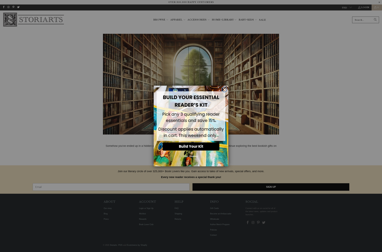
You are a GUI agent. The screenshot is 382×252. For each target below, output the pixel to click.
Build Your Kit (191, 146)
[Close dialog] (224, 89)
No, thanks (191, 156)
